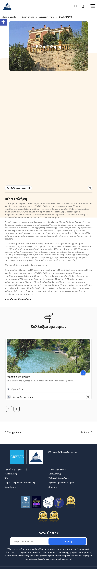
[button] (3, 22)
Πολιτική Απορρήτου (58, 478)
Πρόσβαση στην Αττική (16, 469)
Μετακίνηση (11, 473)
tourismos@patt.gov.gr (61, 558)
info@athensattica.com (65, 451)
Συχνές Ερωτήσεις (57, 469)
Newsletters (10, 486)
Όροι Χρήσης (54, 473)
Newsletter (48, 532)
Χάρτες (8, 478)
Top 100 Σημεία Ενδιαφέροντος (20, 482)
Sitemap (52, 486)
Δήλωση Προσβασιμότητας (61, 482)
